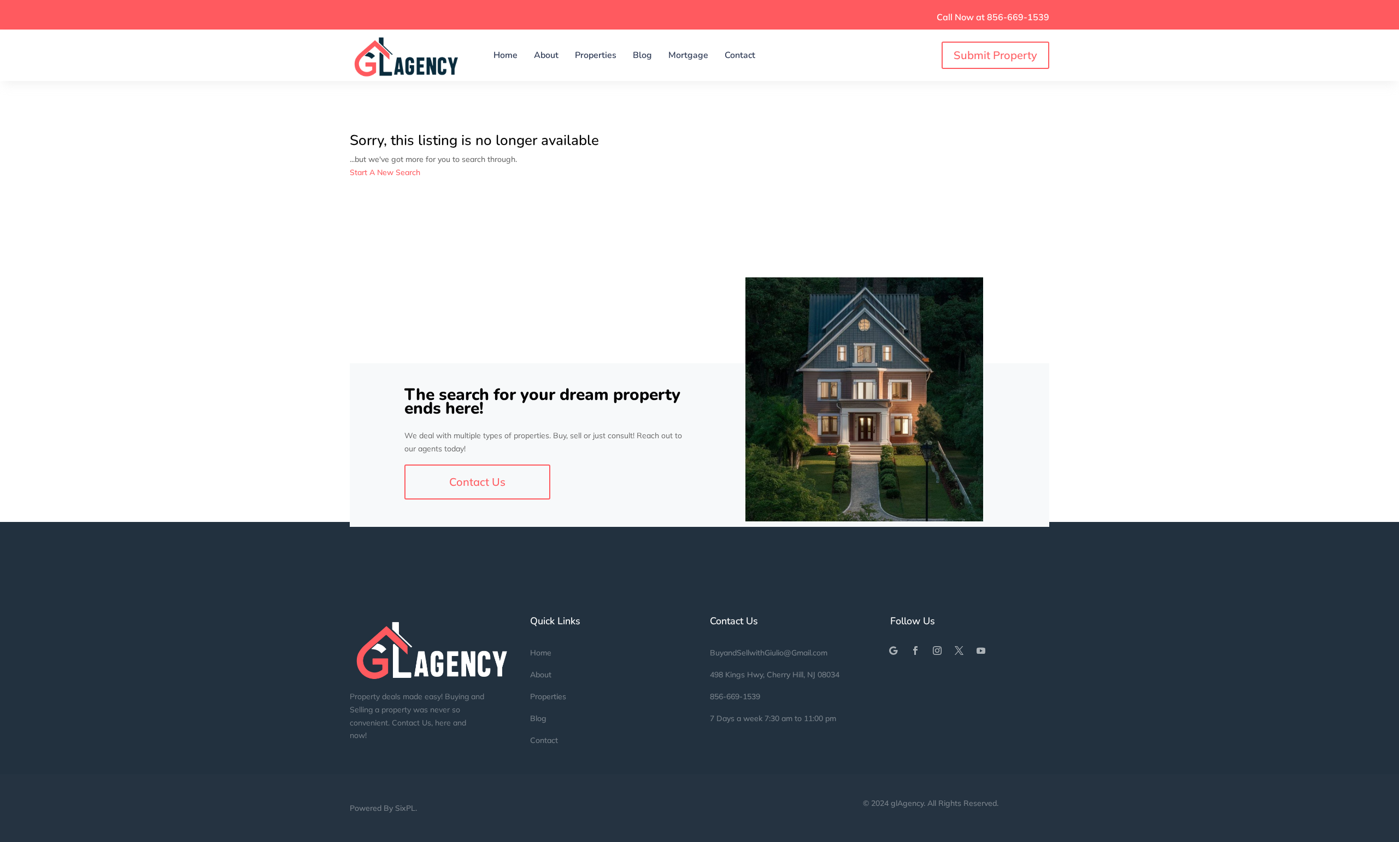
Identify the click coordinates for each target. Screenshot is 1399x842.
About (546, 55)
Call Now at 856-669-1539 (993, 16)
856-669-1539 (735, 696)
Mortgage (688, 55)
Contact (740, 55)
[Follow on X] (959, 650)
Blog (642, 55)
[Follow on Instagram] (937, 650)
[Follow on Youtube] (981, 650)
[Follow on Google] (893, 650)
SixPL (405, 808)
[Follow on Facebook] (915, 650)
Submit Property (995, 55)
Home (505, 55)
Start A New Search (385, 172)
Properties (595, 55)
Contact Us (477, 482)
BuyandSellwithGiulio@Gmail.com (768, 653)
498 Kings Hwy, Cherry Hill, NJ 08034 (774, 675)
